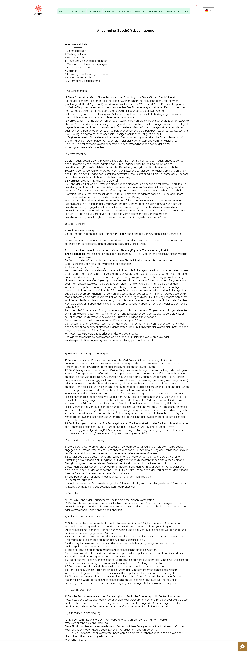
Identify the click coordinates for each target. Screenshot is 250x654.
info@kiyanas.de (75, 253)
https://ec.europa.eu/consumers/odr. (87, 623)
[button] (196, 5)
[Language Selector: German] (208, 10)
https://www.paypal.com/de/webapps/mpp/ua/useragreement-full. (106, 433)
